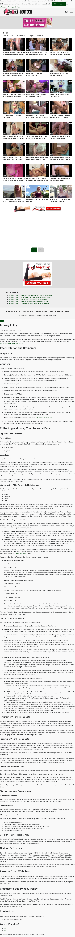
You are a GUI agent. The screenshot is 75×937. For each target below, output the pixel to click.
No (5, 930)
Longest (31, 36)
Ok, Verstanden (59, 4)
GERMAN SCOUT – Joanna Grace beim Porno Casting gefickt (28, 299)
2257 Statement (28, 311)
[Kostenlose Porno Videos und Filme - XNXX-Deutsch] (17, 12)
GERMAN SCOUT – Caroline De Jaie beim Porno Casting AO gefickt (29, 301)
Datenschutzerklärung (13, 311)
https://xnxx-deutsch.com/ (44, 418)
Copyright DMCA (41, 311)
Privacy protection (14, 7)
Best (12, 36)
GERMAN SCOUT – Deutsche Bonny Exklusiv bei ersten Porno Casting (30, 295)
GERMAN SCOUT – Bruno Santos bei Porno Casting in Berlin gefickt (29, 297)
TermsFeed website (21, 553)
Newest (5, 36)
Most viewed (21, 36)
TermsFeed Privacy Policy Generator (11, 343)
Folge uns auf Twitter (62, 311)
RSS (51, 311)
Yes (5, 928)
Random (40, 36)
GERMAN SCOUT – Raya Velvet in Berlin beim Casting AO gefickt (29, 303)
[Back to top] (68, 931)
